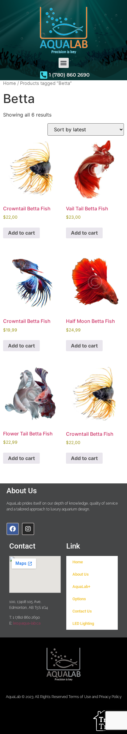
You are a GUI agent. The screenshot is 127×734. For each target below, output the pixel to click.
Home (9, 83)
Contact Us (82, 611)
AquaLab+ (81, 586)
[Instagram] (28, 529)
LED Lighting (83, 623)
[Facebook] (12, 529)
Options (79, 599)
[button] (64, 63)
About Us (80, 574)
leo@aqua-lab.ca (26, 623)
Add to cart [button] (21, 233)
